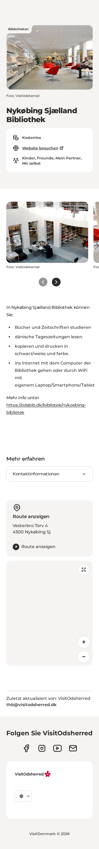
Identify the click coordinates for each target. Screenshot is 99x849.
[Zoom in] (83, 642)
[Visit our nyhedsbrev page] (73, 748)
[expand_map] (83, 569)
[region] (49, 613)
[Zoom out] (83, 656)
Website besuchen (40, 148)
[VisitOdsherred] (33, 774)
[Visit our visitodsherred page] (26, 748)
